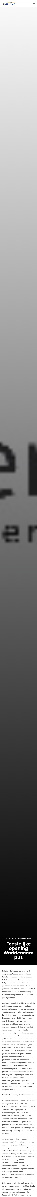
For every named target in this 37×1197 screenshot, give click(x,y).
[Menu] (34, 3)
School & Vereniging (24, 939)
